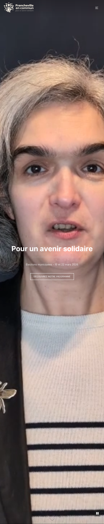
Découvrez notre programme (52, 276)
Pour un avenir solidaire (52, 248)
